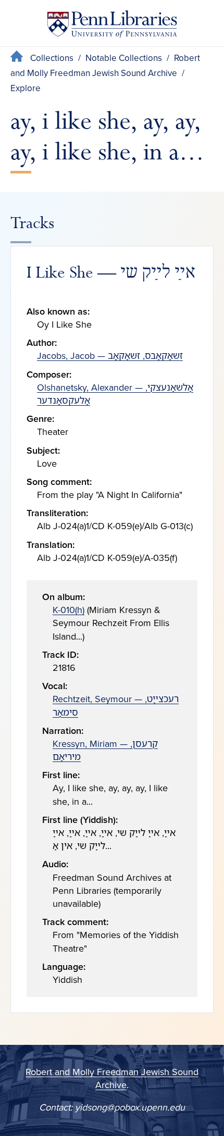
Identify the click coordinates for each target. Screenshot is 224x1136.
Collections (51, 58)
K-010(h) (68, 610)
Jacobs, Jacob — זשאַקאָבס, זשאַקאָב (110, 355)
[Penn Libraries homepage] (112, 26)
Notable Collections (123, 58)
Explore (25, 88)
